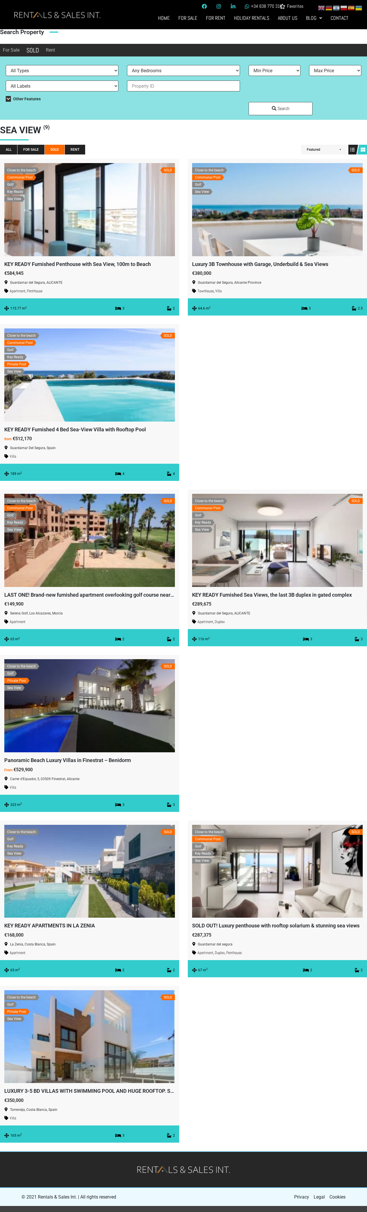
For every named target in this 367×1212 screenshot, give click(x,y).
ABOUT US (287, 18)
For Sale (11, 50)
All (8, 150)
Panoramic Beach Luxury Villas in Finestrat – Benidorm (67, 760)
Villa (218, 290)
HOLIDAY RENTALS (251, 18)
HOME (164, 18)
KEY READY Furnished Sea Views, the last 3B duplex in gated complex (272, 595)
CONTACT (339, 18)
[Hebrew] (336, 7)
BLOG (311, 18)
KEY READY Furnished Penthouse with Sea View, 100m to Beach (77, 264)
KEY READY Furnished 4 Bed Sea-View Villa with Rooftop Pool (75, 429)
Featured (313, 150)
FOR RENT (215, 18)
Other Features (26, 99)
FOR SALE (187, 18)
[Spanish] (351, 7)
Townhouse (206, 290)
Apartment (18, 290)
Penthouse (34, 290)
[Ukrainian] (359, 7)
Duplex (220, 621)
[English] (321, 7)
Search (282, 108)
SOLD (32, 50)
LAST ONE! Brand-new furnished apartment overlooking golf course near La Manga (99, 595)
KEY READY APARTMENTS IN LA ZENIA (49, 926)
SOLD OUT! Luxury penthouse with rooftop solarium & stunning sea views (276, 926)
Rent (50, 50)
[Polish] (344, 7)
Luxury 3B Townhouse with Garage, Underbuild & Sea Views (260, 264)
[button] (314, 18)
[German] (329, 7)
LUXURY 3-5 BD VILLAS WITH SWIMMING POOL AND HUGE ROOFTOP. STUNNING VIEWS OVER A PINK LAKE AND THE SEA (146, 1091)
